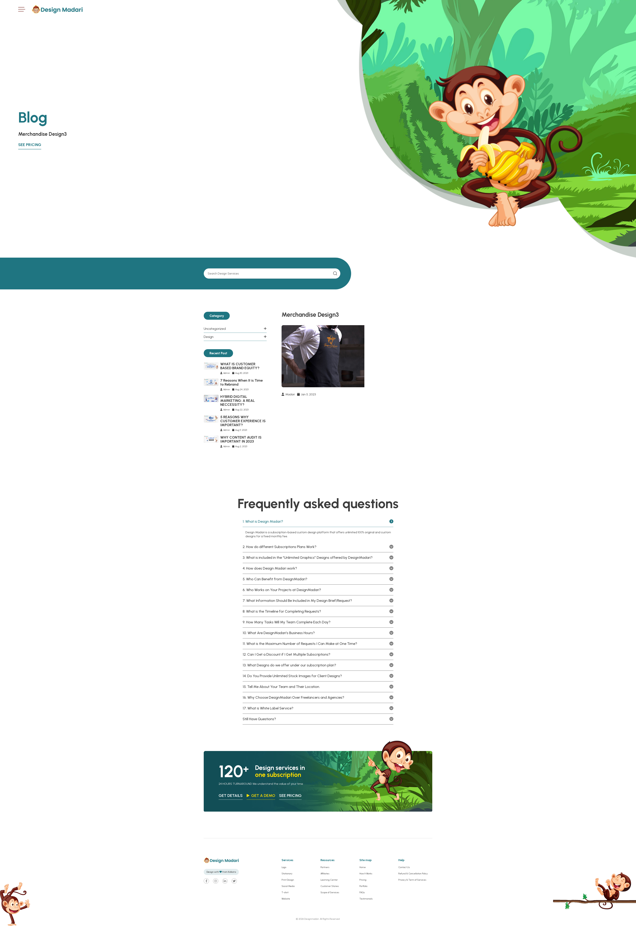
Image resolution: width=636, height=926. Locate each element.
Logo (284, 867)
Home (362, 867)
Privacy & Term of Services (412, 879)
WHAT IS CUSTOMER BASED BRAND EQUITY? (239, 366)
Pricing (362, 879)
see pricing (290, 795)
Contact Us (404, 867)
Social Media (288, 886)
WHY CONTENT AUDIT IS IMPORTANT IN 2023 (241, 439)
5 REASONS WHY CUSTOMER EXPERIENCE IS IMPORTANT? (243, 421)
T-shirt (285, 892)
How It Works (365, 873)
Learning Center (329, 879)
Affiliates (324, 873)
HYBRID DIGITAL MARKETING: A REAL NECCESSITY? (237, 400)
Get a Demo (263, 795)
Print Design (288, 879)
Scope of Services (329, 892)
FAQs (362, 892)
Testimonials (365, 898)
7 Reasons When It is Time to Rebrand (241, 382)
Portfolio (363, 886)
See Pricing (29, 144)
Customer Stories (329, 886)
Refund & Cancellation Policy (413, 873)
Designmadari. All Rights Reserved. (322, 919)
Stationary (287, 873)
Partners (324, 867)
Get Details (231, 795)
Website (286, 898)
